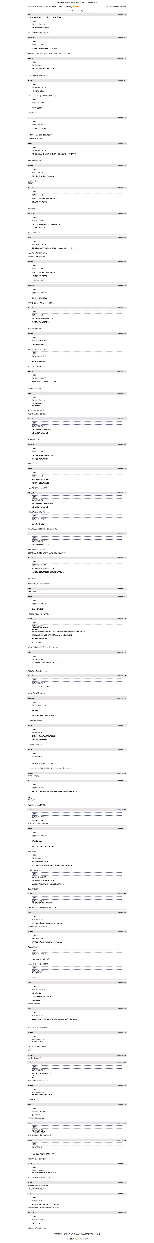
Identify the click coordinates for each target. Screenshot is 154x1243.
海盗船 (40, 7)
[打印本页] (76, 7)
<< (66, 11)
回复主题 (116, 7)
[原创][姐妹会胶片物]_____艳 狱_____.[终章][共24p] (81, 2)
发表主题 (123, 7)
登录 (107, 7)
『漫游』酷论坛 (32, 7)
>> (79, 11)
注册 (111, 7)
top (97, 1234)
